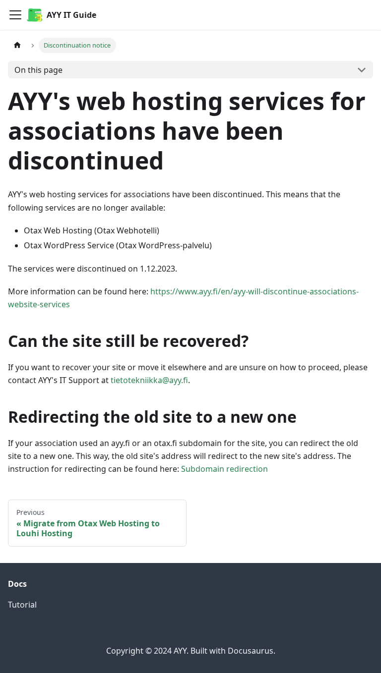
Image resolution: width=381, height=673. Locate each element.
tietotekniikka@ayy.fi (149, 380)
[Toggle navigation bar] (15, 14)
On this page (38, 69)
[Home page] (17, 45)
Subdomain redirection (224, 468)
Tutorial (22, 604)
